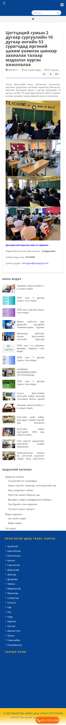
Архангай (12, 546)
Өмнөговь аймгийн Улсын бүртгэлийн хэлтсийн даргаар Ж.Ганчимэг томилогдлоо (30, 339)
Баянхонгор (13, 555)
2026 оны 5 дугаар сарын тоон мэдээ (30, 299)
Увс (9, 611)
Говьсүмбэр (13, 640)
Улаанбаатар (14, 644)
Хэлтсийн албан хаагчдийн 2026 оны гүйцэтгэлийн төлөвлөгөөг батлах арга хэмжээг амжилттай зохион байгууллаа (30, 436)
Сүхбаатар (13, 597)
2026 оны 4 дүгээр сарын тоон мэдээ (30, 311)
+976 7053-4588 (49, 720)
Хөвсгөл (11, 621)
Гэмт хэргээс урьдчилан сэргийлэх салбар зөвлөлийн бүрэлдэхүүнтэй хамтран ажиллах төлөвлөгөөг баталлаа (30, 448)
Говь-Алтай (13, 565)
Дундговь (12, 579)
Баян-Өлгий (14, 551)
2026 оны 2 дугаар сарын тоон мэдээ (30, 383)
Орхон (10, 635)
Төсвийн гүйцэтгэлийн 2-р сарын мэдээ (30, 406)
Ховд (9, 616)
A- (44, 74)
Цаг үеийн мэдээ (32, 69)
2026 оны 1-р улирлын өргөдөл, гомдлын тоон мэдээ (30, 348)
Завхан (11, 583)
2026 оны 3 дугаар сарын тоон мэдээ (30, 359)
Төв (9, 607)
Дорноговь (13, 569)
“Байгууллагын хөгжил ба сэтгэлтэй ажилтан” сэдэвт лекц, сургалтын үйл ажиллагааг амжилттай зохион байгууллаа (30, 460)
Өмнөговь (12, 593)
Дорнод (11, 574)
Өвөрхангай (14, 588)
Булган (11, 560)
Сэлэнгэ (11, 602)
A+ (57, 74)
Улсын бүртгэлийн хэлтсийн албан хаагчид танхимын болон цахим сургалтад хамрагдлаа (30, 397)
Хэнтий (11, 626)
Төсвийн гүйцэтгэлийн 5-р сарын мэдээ (30, 287)
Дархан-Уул (13, 630)
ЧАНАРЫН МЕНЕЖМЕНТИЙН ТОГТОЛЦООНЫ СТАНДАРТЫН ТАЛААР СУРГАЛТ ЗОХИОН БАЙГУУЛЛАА (30, 376)
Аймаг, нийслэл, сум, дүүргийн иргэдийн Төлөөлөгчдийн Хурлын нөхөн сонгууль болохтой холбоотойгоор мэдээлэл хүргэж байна (30, 328)
